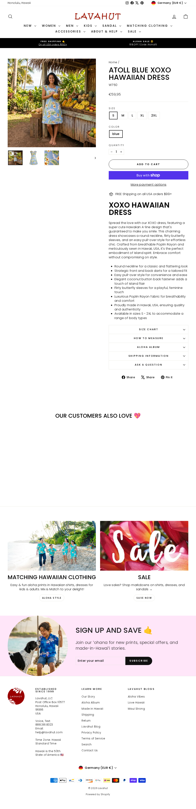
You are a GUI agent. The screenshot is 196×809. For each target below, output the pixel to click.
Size (112, 108)
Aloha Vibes (136, 696)
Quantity (116, 145)
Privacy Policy (91, 732)
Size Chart (148, 329)
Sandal (110, 26)
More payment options (149, 185)
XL (142, 115)
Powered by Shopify (98, 794)
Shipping (88, 715)
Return (86, 721)
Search (86, 744)
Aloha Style (51, 597)
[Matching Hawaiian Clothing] (52, 546)
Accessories (68, 31)
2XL (154, 115)
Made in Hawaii (92, 709)
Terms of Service (93, 738)
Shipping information (148, 356)
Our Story (88, 696)
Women (49, 26)
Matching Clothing (148, 26)
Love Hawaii (136, 702)
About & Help (105, 31)
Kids (89, 26)
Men (70, 26)
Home (113, 62)
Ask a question (148, 365)
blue (115, 134)
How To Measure (148, 338)
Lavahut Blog (91, 726)
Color (114, 127)
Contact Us (90, 750)
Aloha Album (148, 347)
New (28, 26)
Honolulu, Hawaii (19, 3)
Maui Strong (136, 709)
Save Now (144, 597)
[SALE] (144, 546)
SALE (133, 31)
